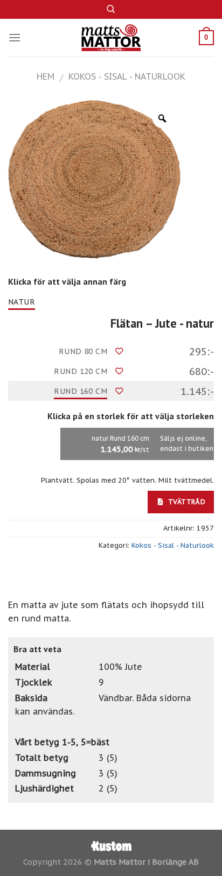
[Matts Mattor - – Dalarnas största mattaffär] (111, 37)
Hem (45, 76)
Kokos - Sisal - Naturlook (126, 76)
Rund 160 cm (80, 391)
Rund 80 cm (83, 351)
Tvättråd (185, 501)
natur (21, 302)
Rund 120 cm (80, 371)
